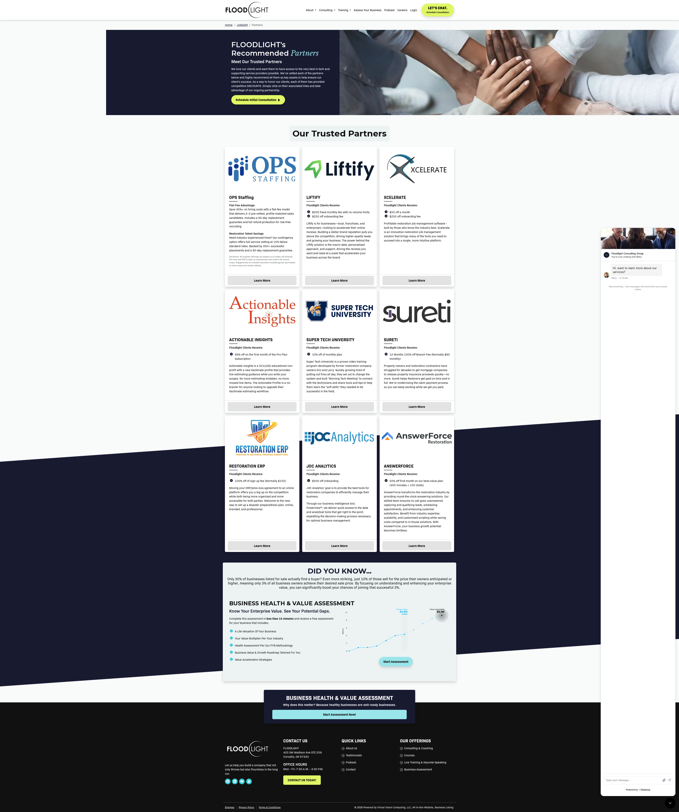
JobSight (242, 25)
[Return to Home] (247, 10)
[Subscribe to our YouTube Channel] (242, 781)
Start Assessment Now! (339, 714)
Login (413, 10)
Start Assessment (395, 661)
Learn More (272, 280)
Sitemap (229, 807)
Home (229, 25)
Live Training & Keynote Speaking (425, 762)
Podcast (389, 10)
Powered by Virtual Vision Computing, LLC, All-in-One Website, (398, 807)
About (310, 10)
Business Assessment (418, 769)
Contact (351, 769)
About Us (351, 748)
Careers (402, 10)
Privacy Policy (246, 807)
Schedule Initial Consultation (256, 99)
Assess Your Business (367, 10)
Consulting (326, 10)
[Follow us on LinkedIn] (235, 781)
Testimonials (354, 755)
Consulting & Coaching (418, 748)
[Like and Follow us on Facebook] (228, 781)
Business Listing (444, 807)
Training (343, 10)
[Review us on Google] (249, 781)
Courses (409, 755)
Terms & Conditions (270, 807)
